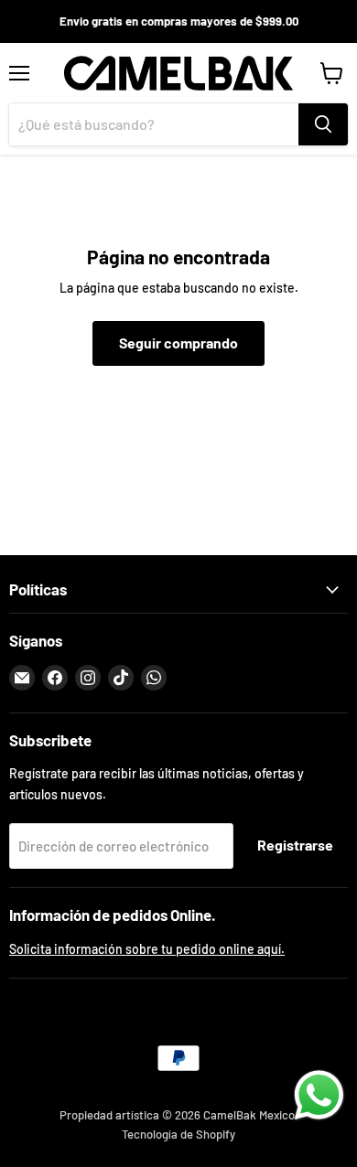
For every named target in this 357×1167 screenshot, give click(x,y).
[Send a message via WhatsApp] (319, 1095)
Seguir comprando (178, 342)
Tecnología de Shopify (178, 1134)
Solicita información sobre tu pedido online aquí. (147, 949)
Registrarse (295, 844)
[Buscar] (323, 124)
